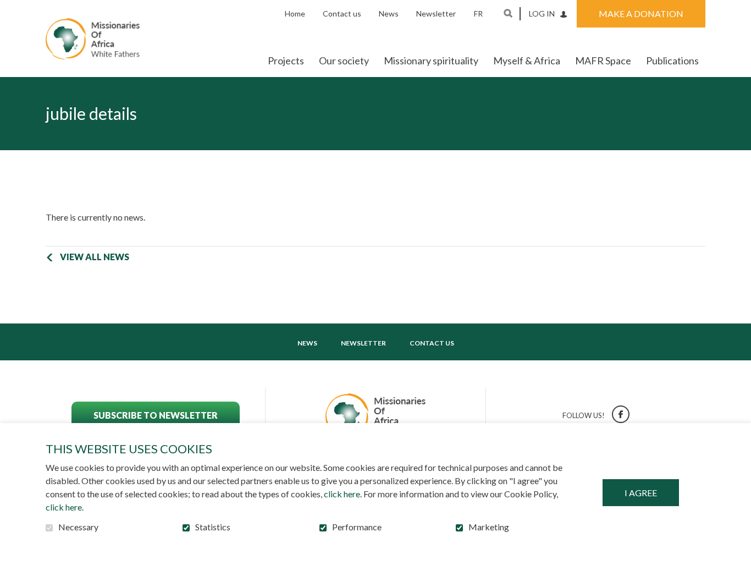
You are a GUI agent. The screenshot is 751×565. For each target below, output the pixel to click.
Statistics (212, 527)
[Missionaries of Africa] (93, 38)
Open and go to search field (508, 13)
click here (342, 494)
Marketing (488, 527)
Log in (542, 13)
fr (478, 13)
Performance (357, 527)
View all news (94, 256)
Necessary (78, 527)
